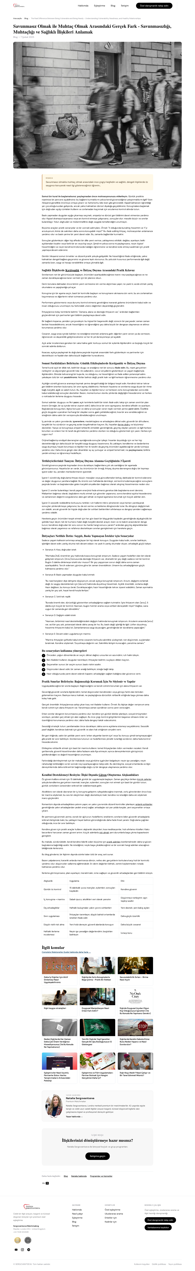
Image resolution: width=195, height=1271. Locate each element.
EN (43, 1183)
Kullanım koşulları (142, 1264)
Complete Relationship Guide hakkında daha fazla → (66, 952)
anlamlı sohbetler (143, 804)
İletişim (125, 5)
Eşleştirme (99, 5)
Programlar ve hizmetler (101, 1176)
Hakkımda (83, 5)
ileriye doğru (124, 424)
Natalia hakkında (79, 1176)
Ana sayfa (17, 18)
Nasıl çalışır (77, 1213)
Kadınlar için (111, 1221)
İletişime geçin (97, 1156)
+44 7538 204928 (21, 1232)
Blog (113, 5)
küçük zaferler (144, 779)
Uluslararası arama (114, 1213)
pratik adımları (113, 841)
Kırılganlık (72, 270)
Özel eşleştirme (112, 1209)
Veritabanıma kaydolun (158, 1227)
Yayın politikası (175, 1264)
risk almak (104, 832)
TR (47, 1183)
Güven (103, 775)
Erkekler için (111, 1217)
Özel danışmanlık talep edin (154, 5)
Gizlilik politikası (159, 1264)
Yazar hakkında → (74, 1116)
